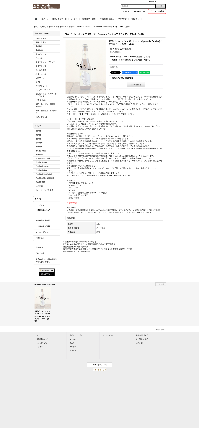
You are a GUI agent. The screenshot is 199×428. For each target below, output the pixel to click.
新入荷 (72, 343)
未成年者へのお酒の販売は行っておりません (46, 260)
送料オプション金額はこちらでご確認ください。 (131, 60)
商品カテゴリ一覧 (76, 335)
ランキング (73, 350)
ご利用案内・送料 (43, 226)
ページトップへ (160, 329)
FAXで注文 (40, 253)
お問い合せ (40, 238)
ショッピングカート (43, 343)
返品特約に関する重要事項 (122, 78)
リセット (161, 284)
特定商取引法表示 (43, 220)
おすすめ (73, 347)
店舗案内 (39, 247)
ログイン (126, 11)
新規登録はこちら (140, 11)
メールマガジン (42, 232)
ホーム (39, 335)
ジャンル (73, 339)
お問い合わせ (136, 85)
